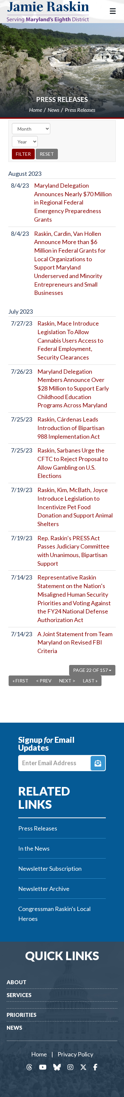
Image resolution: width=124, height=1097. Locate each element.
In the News (34, 848)
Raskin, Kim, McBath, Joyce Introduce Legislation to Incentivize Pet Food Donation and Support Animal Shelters (75, 506)
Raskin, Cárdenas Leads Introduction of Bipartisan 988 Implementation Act (70, 428)
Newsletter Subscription (50, 868)
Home (39, 1054)
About (16, 982)
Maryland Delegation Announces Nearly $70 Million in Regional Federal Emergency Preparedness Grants (73, 202)
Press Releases (62, 99)
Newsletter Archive (43, 888)
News (14, 1027)
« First (20, 680)
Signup (97, 763)
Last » (90, 680)
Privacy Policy (75, 1054)
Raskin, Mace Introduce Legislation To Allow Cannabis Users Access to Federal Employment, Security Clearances (70, 340)
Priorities (21, 1015)
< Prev (44, 680)
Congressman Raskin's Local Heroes (54, 913)
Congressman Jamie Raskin (53, 11)
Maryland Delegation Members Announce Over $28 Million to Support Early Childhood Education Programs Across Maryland (73, 388)
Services (19, 995)
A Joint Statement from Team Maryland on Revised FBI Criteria (74, 642)
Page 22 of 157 (91, 670)
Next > (67, 680)
